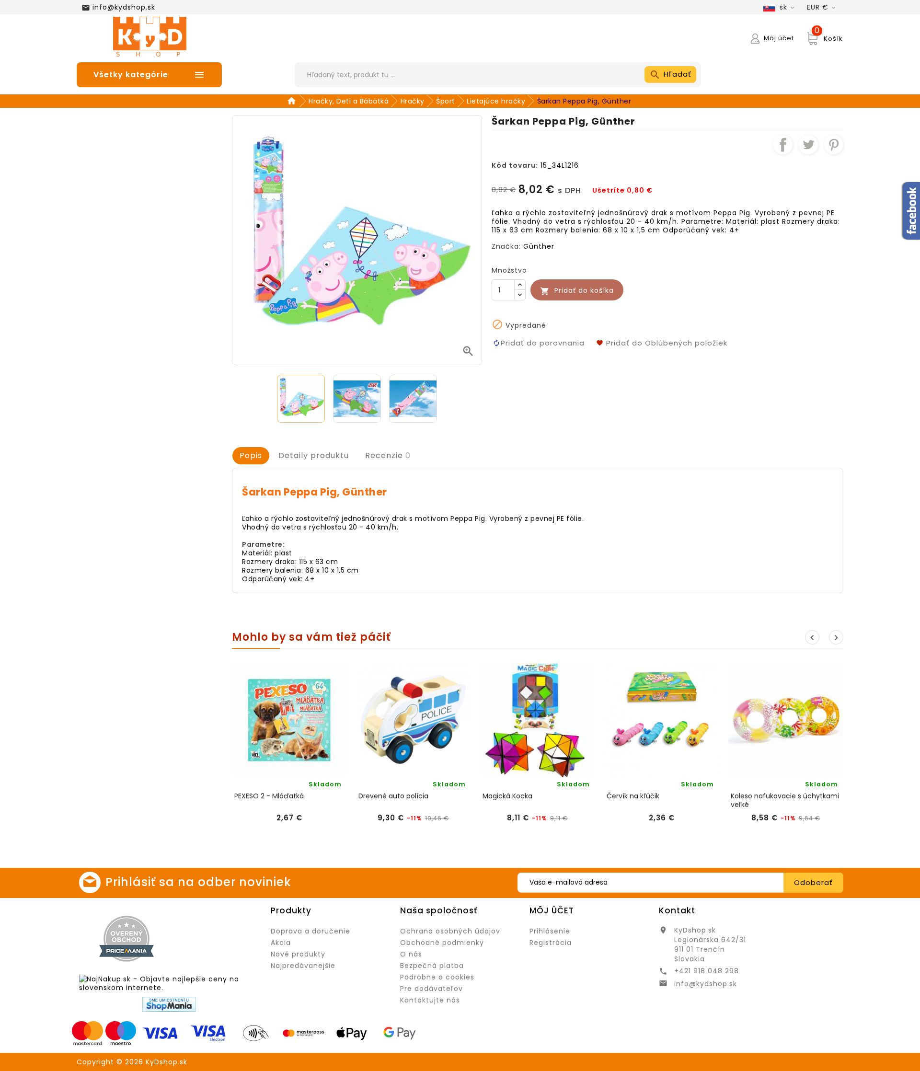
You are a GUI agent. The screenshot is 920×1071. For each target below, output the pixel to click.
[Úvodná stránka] (293, 101)
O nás (411, 954)
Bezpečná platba (432, 965)
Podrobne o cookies (437, 977)
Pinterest (833, 144)
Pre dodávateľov (431, 988)
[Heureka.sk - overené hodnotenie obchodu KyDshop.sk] (218, 938)
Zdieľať (783, 144)
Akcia (281, 942)
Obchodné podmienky (442, 942)
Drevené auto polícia (393, 796)
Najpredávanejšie (303, 965)
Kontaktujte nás (430, 1000)
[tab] (251, 456)
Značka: (506, 246)
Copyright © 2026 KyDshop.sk (132, 1062)
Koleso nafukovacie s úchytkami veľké (785, 800)
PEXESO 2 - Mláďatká (269, 796)
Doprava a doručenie (310, 931)
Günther (538, 246)
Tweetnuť (808, 144)
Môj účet (551, 910)
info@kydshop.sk (123, 7)
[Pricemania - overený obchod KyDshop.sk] (126, 938)
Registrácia (550, 942)
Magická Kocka (507, 796)
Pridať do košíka (577, 291)
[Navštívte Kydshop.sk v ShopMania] (169, 1004)
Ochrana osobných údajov (450, 931)
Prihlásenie (549, 931)
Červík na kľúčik (633, 796)
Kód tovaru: (515, 165)
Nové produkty (298, 954)
